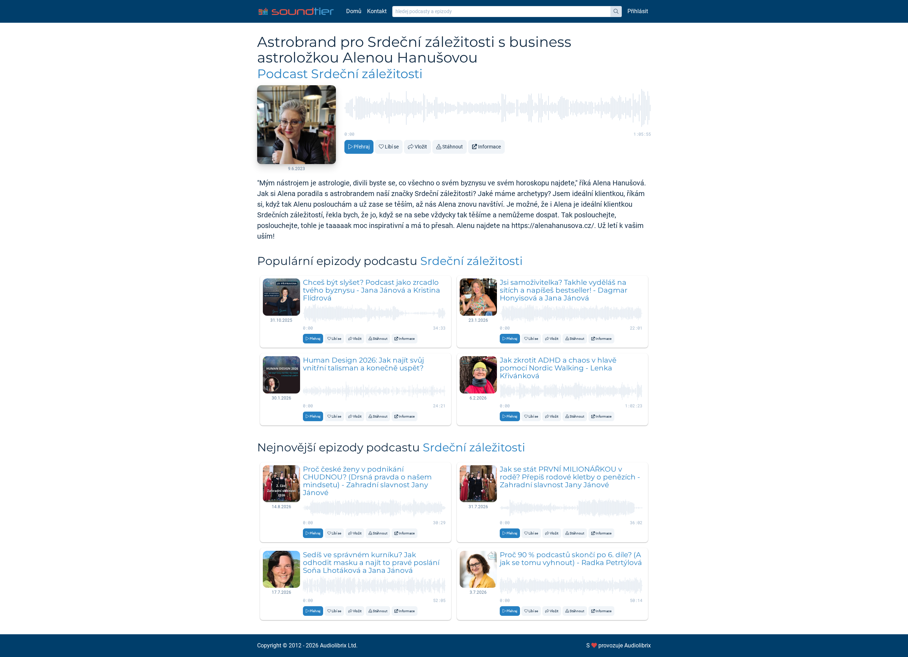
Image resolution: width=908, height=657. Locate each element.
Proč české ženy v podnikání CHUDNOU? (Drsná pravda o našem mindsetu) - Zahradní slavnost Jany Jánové (367, 481)
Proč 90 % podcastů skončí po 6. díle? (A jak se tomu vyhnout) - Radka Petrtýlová (571, 558)
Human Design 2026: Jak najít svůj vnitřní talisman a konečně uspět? (363, 364)
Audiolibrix (637, 645)
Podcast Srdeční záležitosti (339, 73)
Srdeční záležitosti (471, 261)
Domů (353, 11)
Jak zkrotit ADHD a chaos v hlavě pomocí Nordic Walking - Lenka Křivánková (558, 368)
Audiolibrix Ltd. (339, 645)
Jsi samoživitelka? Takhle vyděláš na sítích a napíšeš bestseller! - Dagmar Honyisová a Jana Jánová (563, 290)
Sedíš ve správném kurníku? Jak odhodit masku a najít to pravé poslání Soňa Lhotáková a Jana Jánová (371, 562)
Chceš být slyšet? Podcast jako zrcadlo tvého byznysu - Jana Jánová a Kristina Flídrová (371, 290)
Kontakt (377, 11)
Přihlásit (637, 11)
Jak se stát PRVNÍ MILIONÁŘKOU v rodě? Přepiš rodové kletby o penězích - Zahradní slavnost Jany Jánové (570, 477)
